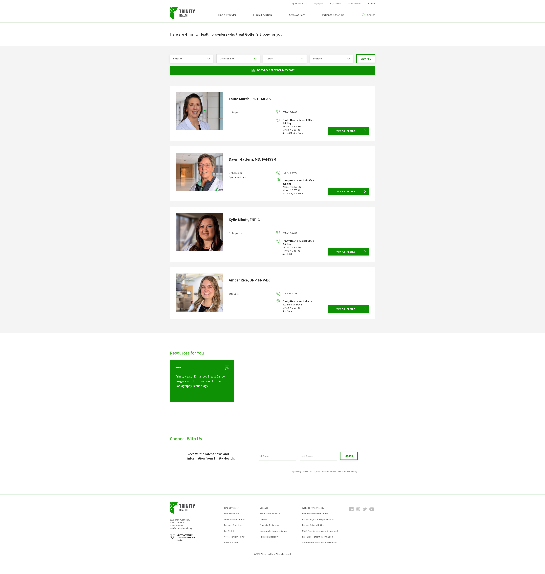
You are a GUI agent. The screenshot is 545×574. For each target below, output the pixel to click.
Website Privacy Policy (313, 507)
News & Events (354, 3)
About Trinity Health (270, 513)
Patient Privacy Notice (313, 525)
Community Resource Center (274, 530)
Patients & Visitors (333, 15)
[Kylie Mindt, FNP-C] (199, 234)
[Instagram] (358, 511)
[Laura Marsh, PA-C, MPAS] (199, 113)
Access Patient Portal (234, 536)
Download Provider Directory (275, 70)
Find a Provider (227, 15)
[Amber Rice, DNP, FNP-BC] (199, 293)
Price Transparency (269, 536)
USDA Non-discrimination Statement (320, 530)
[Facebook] (351, 511)
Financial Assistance (269, 525)
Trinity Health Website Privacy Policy (341, 471)
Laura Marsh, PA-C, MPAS (250, 98)
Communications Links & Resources (319, 542)
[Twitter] (365, 511)
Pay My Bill (318, 3)
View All (366, 58)
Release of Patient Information (317, 536)
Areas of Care (297, 15)
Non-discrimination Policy (315, 513)
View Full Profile (346, 131)
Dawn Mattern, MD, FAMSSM (252, 159)
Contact (264, 507)
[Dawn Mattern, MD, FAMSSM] (199, 174)
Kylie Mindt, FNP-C (244, 219)
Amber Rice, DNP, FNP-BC (250, 280)
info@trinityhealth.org (181, 528)
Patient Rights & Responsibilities (318, 519)
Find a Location (262, 15)
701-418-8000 (176, 525)
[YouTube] (371, 511)
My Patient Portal (299, 3)
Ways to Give (335, 3)
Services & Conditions (234, 519)
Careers (371, 3)
